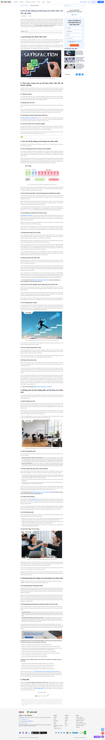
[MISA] (21, 712)
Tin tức (55, 718)
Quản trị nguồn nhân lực (80, 718)
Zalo (65, 722)
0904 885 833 (30, 721)
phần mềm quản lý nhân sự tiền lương (41, 492)
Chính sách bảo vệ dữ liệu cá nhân (58, 726)
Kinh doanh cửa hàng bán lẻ (81, 723)
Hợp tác (55, 722)
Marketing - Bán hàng (80, 720)
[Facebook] (20, 733)
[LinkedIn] (26, 733)
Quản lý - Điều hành (79, 722)
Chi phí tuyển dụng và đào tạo (28, 117)
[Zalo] (29, 733)
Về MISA (55, 717)
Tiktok (66, 725)
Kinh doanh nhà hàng (80, 725)
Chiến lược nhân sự (34, 5)
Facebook (66, 717)
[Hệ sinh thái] (32, 712)
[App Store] (35, 733)
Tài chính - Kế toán (79, 717)
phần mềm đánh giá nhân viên (41, 280)
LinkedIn (66, 720)
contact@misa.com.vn (25, 719)
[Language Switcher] (89, 2)
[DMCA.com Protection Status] (70, 733)
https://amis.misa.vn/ (24, 723)
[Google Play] (43, 733)
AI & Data (77, 727)
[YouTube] (23, 733)
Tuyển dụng (56, 720)
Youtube (66, 718)
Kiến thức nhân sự (25, 5)
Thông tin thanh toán (57, 728)
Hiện (26, 31)
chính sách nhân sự (34, 499)
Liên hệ (55, 723)
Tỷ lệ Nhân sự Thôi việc (26, 215)
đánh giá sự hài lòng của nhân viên (43, 386)
